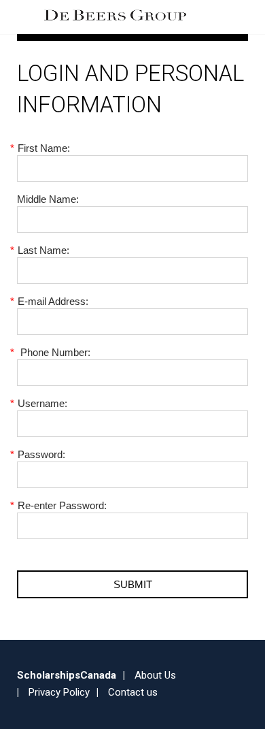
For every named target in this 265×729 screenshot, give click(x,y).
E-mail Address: (52, 301)
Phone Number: (53, 352)
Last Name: (43, 250)
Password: (41, 454)
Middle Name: (48, 199)
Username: (42, 403)
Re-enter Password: (62, 505)
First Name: (43, 148)
